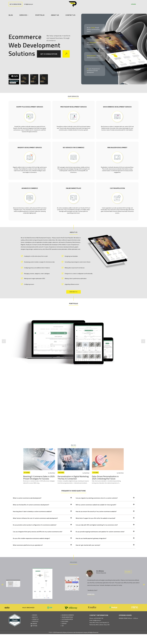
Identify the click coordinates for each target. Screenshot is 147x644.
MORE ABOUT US (73, 292)
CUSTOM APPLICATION (67, 619)
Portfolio (73, 303)
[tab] (42, 498)
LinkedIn (34, 623)
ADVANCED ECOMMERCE (68, 615)
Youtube (34, 626)
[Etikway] (54, 607)
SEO (63, 626)
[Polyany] (73, 4)
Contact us (35, 619)
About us (35, 617)
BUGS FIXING (65, 621)
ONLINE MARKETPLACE (67, 617)
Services (34, 615)
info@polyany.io (28, 4)
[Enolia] (75, 607)
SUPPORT (64, 623)
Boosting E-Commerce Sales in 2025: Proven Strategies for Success (39, 477)
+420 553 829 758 (98, 618)
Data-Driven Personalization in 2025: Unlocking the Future (105, 477)
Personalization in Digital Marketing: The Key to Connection (73, 477)
